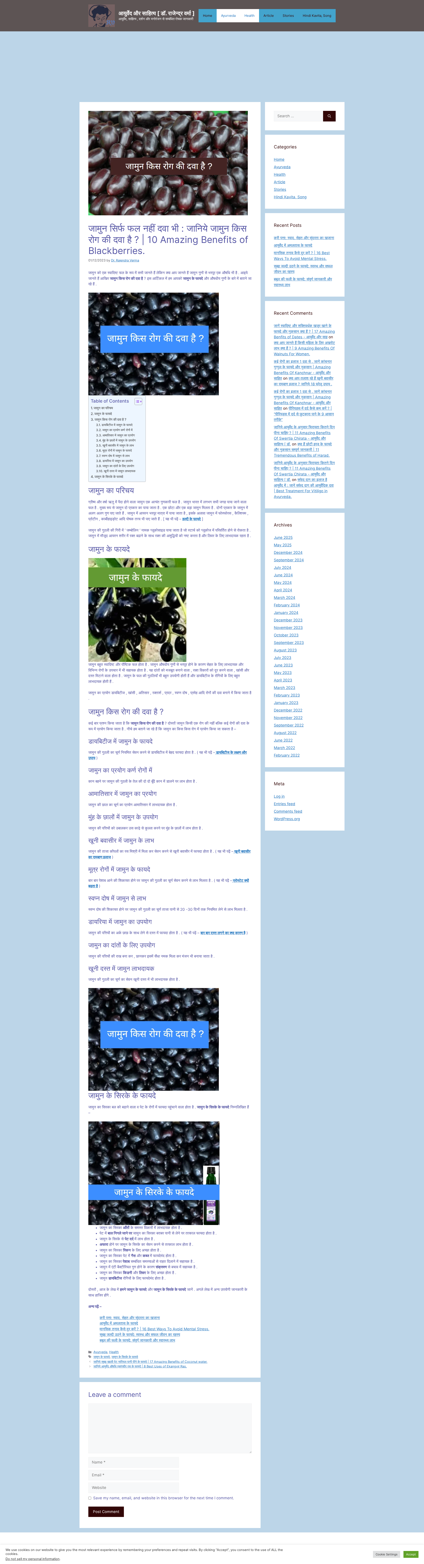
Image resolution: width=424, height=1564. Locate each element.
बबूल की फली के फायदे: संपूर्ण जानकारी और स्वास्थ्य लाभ (137, 1340)
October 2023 (286, 635)
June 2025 (283, 537)
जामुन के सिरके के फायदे (109, 477)
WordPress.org (287, 819)
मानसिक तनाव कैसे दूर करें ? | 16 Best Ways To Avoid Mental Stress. (154, 1329)
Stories (288, 15)
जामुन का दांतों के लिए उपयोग (118, 466)
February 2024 (287, 605)
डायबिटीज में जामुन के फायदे (117, 425)
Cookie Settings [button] (387, 1554)
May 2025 (283, 545)
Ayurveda (228, 15)
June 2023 (283, 665)
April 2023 (283, 680)
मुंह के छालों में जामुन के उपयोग (119, 440)
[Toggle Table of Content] (136, 401)
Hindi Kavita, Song (317, 15)
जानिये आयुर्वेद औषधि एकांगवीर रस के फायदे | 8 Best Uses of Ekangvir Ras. (140, 1366)
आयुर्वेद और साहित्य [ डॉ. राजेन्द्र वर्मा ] (157, 13)
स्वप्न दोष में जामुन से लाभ (116, 456)
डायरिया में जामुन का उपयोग (117, 461)
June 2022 (283, 740)
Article (268, 15)
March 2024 (284, 597)
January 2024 (286, 612)
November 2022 (288, 718)
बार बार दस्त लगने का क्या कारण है (223, 933)
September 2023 (289, 642)
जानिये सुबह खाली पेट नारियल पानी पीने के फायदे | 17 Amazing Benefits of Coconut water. (150, 1361)
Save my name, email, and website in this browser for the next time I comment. (163, 1498)
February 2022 (287, 755)
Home (207, 15)
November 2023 (288, 627)
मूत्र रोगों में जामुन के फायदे (117, 450)
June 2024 (283, 575)
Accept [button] (411, 1554)
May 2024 (283, 582)
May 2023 (283, 672)
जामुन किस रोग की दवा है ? (110, 419)
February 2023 (287, 695)
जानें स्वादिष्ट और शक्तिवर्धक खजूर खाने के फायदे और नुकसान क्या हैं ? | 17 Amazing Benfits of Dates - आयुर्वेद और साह (304, 331)
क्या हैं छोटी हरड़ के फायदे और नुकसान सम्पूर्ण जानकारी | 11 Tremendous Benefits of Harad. (303, 450)
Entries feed (284, 804)
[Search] (329, 116)
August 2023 (285, 650)
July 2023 (282, 657)
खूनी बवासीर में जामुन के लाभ (118, 445)
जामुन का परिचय (103, 408)
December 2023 (288, 620)
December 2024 (288, 552)
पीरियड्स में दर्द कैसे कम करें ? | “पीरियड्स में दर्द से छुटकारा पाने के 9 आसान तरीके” (304, 414)
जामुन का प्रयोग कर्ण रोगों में (117, 430)
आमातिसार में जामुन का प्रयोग (118, 435)
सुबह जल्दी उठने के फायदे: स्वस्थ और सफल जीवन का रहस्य (140, 1334)
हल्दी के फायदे (191, 519)
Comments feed (288, 811)
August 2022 (285, 733)
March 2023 (284, 687)
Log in (279, 796)
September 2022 (289, 725)
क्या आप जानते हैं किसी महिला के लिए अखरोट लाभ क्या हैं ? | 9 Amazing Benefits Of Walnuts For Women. (304, 348)
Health (249, 15)
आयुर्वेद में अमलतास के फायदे (119, 1323)
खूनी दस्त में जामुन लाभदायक (119, 471)
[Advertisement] (212, 64)
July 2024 (282, 567)
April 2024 (283, 590)
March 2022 (284, 748)
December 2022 (288, 710)
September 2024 (289, 560)
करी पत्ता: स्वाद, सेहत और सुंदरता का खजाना (130, 1318)
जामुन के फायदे (103, 414)
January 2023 (286, 703)
